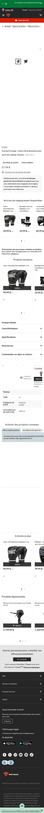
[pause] (6, 3)
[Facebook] (4, 755)
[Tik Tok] (31, 755)
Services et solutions (9, 684)
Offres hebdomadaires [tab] (11, 430)
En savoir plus (7, 737)
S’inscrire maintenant (31, 667)
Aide (3, 676)
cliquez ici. (15, 254)
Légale (4, 699)
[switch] (23, 377)
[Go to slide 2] (26, 61)
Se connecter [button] (22, 659)
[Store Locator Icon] (3, 10)
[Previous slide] (3, 4)
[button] (21, 240)
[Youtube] (21, 755)
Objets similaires (27, 162)
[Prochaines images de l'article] (40, 49)
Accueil (7, 26)
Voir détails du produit (10, 162)
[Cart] (40, 15)
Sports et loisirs (19, 26)
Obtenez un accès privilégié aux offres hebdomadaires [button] (21, 811)
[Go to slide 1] (18, 61)
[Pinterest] (26, 755)
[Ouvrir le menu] (3, 15)
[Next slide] (41, 4)
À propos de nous (8, 691)
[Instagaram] (15, 755)
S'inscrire (7, 721)
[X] (10, 755)
